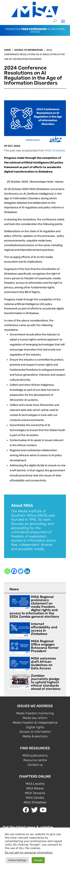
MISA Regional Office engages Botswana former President (45, 646)
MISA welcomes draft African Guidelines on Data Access (43, 663)
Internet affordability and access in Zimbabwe (44, 629)
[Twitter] (21, 571)
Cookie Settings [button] (17, 860)
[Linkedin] (27, 571)
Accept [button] (38, 860)
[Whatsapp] (7, 571)
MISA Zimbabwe (55, 150)
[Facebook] (14, 571)
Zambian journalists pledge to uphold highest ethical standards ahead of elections (45, 682)
